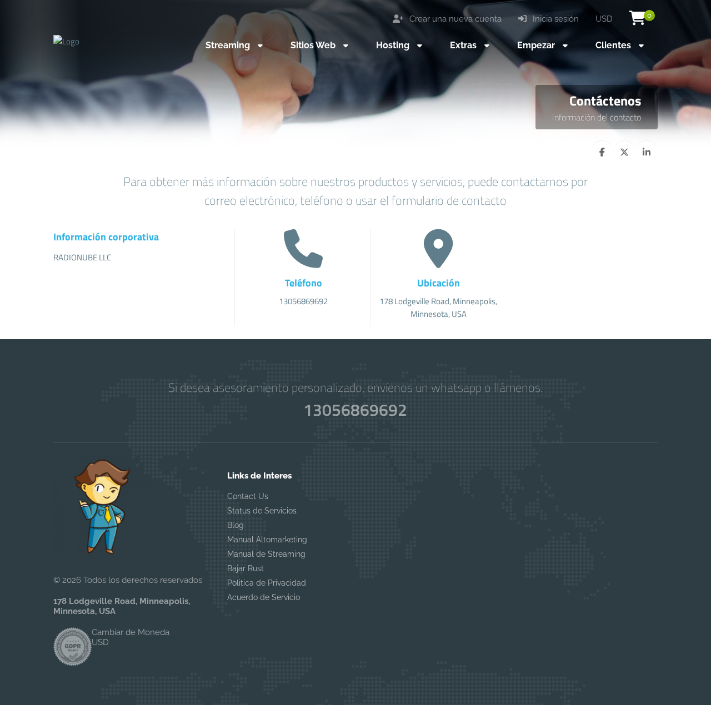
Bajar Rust (245, 568)
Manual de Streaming (266, 554)
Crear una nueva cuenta (454, 19)
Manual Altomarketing (267, 539)
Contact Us (247, 496)
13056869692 (355, 409)
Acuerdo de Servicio (263, 597)
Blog (235, 525)
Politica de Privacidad (266, 582)
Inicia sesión (554, 19)
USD (604, 19)
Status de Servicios (262, 510)
